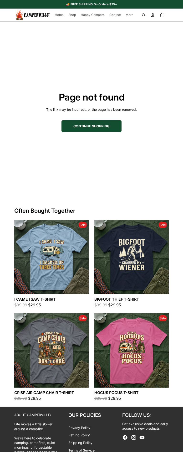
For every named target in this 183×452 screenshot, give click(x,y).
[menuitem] (129, 15)
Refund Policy (79, 435)
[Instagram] (134, 437)
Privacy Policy (79, 428)
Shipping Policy (80, 443)
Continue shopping (91, 126)
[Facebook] (125, 437)
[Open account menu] (152, 15)
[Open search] (143, 15)
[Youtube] (142, 437)
